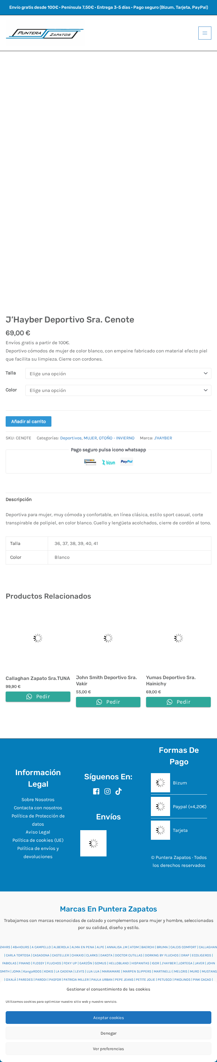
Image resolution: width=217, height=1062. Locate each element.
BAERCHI (147, 947)
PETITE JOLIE (145, 980)
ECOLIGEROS (201, 955)
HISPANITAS (140, 963)
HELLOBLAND (119, 963)
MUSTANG (209, 971)
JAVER (199, 963)
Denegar (108, 1033)
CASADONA (41, 955)
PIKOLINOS (182, 980)
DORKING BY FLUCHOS (162, 955)
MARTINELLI (163, 971)
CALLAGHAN (208, 947)
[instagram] (109, 791)
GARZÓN (85, 963)
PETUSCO (165, 980)
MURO (194, 971)
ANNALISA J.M (117, 947)
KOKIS (48, 971)
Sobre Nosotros (38, 799)
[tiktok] (119, 791)
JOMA (16, 971)
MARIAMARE (111, 971)
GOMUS (100, 963)
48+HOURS (21, 947)
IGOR (155, 963)
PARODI (41, 980)
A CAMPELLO (41, 947)
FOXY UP (70, 963)
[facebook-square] (98, 791)
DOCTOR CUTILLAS (128, 955)
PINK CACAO (202, 980)
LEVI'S (79, 971)
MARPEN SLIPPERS (137, 971)
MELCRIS (180, 971)
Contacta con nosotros (38, 807)
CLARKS (92, 955)
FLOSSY (38, 963)
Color (11, 389)
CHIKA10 (77, 955)
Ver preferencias (108, 1048)
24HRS (5, 947)
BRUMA (162, 947)
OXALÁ (11, 980)
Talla (11, 373)
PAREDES (26, 980)
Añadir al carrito (28, 421)
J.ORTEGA (185, 963)
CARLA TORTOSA (18, 955)
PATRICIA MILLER (76, 980)
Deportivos (71, 437)
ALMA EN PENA (82, 947)
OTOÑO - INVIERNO (116, 437)
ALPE (100, 947)
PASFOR (55, 980)
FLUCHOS (54, 963)
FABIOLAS (9, 963)
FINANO (24, 963)
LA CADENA (64, 971)
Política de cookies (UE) (38, 840)
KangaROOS (32, 971)
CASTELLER (60, 955)
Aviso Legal (38, 832)
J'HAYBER (163, 437)
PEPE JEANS (124, 980)
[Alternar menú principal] (204, 33)
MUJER (90, 437)
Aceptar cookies (108, 1017)
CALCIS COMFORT (183, 947)
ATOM (134, 947)
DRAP (185, 955)
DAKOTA (106, 955)
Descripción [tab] (19, 499)
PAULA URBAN (101, 980)
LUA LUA (93, 971)
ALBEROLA (61, 947)
